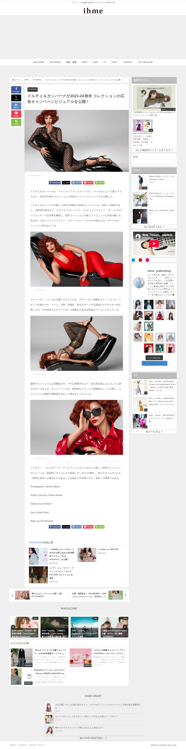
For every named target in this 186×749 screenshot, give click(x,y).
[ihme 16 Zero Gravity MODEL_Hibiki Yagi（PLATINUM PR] (138, 337)
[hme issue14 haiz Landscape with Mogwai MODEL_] (138, 348)
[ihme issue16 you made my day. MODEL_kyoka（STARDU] (159, 326)
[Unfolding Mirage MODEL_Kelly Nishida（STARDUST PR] (159, 304)
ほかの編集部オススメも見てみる (153, 150)
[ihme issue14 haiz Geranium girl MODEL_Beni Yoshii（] (170, 348)
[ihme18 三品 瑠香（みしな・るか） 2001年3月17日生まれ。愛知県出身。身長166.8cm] (138, 304)
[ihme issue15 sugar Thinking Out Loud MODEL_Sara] (170, 337)
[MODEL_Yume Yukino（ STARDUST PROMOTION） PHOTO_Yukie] (170, 315)
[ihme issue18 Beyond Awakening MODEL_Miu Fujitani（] (148, 304)
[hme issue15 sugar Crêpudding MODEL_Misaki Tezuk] (159, 348)
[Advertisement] (93, 37)
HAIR (95, 62)
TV (104, 62)
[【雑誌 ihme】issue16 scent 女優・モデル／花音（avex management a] (148, 337)
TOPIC (114, 62)
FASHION (32, 89)
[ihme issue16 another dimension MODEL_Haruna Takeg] (138, 326)
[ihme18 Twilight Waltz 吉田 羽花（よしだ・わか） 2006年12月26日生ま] (170, 304)
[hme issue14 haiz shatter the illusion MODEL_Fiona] (148, 348)
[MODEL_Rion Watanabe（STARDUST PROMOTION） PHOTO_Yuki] (159, 315)
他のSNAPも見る (153, 227)
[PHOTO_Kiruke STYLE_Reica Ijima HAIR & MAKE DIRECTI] (138, 315)
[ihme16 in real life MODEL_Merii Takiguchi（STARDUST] (148, 326)
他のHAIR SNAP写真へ (92, 738)
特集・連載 (71, 62)
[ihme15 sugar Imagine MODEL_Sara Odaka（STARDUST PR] (159, 337)
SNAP (84, 62)
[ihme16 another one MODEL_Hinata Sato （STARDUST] (170, 326)
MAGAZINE (38, 62)
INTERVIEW (55, 62)
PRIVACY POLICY (37, 745)
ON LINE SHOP (145, 62)
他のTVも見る (153, 432)
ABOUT (13, 745)
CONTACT (128, 62)
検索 (135, 156)
